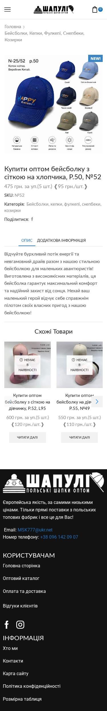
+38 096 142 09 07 (59, 537)
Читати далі (27, 437)
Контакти (13, 661)
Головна (13, 26)
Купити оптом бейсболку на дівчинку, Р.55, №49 (79, 402)
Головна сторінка (21, 565)
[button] (97, 401)
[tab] (27, 240)
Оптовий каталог (21, 578)
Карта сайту (16, 673)
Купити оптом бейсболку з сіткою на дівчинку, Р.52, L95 (27, 402)
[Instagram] (20, 625)
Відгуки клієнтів (20, 606)
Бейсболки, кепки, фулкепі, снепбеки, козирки (44, 36)
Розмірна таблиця (22, 699)
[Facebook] (31, 219)
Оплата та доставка (24, 591)
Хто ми (10, 648)
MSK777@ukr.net (35, 530)
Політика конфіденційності (31, 686)
